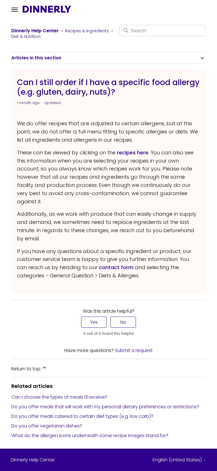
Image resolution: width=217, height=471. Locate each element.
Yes (94, 322)
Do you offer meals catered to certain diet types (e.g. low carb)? (82, 416)
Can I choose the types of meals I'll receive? (59, 397)
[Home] (47, 10)
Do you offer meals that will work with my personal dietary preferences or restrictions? (105, 406)
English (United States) (178, 460)
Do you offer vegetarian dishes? (46, 426)
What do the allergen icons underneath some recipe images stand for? (89, 435)
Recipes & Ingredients (87, 31)
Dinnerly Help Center (35, 30)
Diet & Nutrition (25, 36)
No (123, 322)
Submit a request (134, 350)
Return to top (26, 369)
